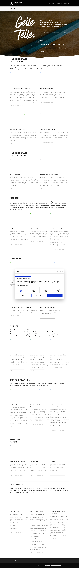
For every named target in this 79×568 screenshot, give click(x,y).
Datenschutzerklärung (56, 565)
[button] (69, 3)
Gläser (43, 48)
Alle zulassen (54, 295)
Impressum (47, 565)
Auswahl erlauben (39, 295)
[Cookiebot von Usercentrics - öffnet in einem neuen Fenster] (58, 271)
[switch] (33, 291)
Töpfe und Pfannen (52, 48)
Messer (53, 44)
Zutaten (62, 48)
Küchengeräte (45, 44)
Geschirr (60, 44)
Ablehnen (24, 295)
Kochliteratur (44, 51)
